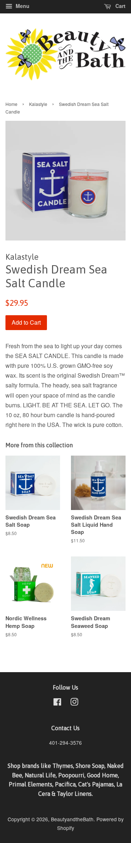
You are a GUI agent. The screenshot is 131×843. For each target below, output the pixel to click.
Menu (21, 5)
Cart (120, 5)
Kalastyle (38, 104)
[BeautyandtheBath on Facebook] (57, 703)
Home (11, 104)
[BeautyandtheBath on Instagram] (74, 703)
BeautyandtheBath (72, 819)
